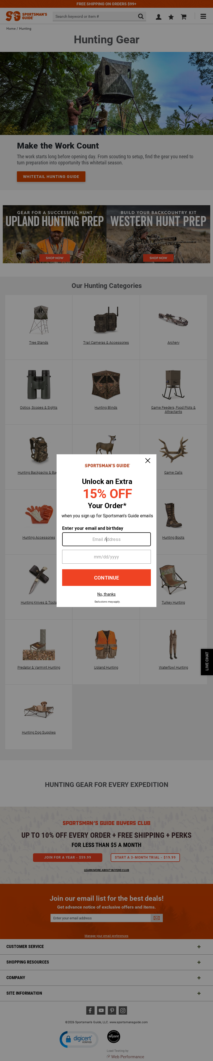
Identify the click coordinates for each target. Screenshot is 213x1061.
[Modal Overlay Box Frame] (106, 530)
